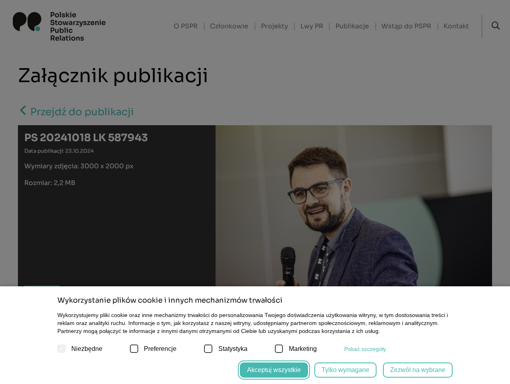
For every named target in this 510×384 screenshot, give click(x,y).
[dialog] (255, 192)
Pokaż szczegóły (365, 349)
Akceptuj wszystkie (274, 369)
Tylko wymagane (345, 369)
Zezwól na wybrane (417, 369)
